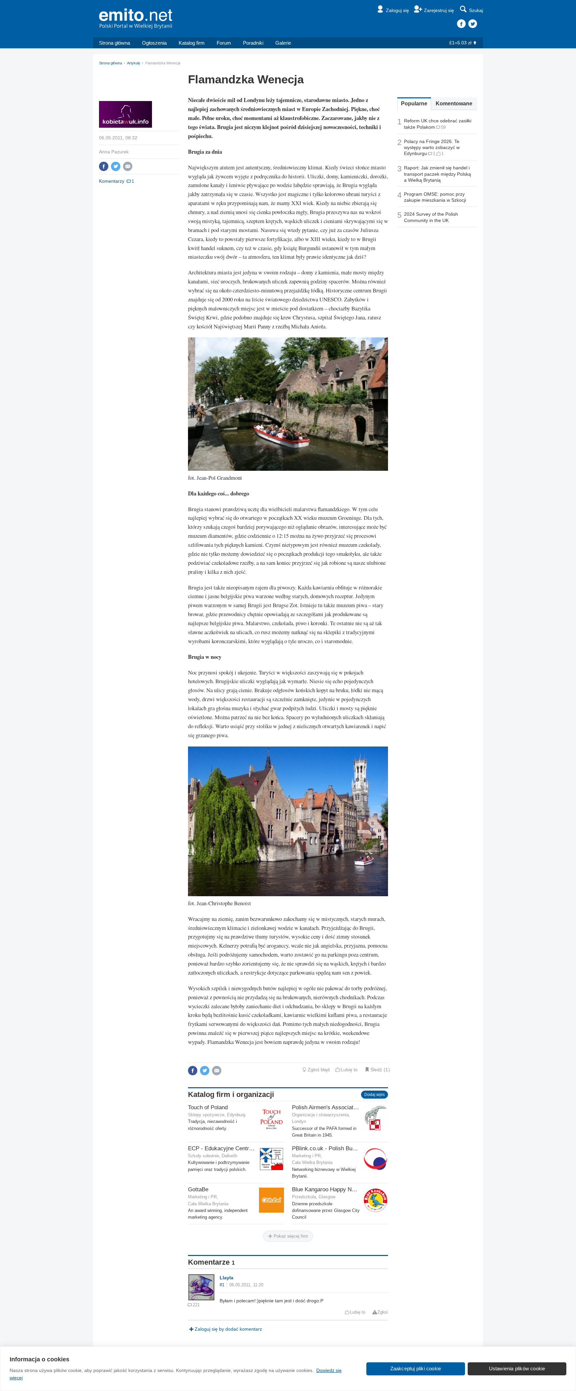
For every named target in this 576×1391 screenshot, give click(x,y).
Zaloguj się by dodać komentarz (228, 1329)
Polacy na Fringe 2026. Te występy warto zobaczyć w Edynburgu (432, 147)
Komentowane (454, 103)
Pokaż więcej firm (290, 1236)
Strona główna (114, 43)
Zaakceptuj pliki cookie (415, 1368)
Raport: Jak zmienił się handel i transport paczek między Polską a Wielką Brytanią (437, 173)
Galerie (283, 43)
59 (443, 127)
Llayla (226, 1277)
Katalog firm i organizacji (231, 1094)
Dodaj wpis (374, 1094)
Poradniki (253, 43)
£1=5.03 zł (460, 42)
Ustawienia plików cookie (517, 1368)
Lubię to (349, 1069)
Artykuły (133, 63)
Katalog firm (192, 43)
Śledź (376, 1069)
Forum (224, 43)
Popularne (414, 103)
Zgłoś (382, 1312)
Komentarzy (111, 181)
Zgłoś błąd (319, 1069)
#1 (222, 1285)
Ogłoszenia (154, 43)
